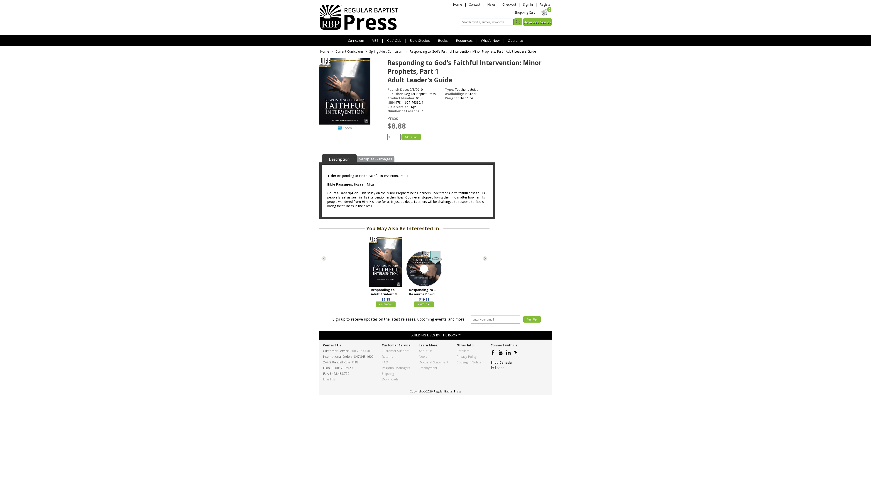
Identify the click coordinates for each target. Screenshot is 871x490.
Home (457, 4)
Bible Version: (398, 107)
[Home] (359, 29)
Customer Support (395, 351)
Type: (449, 89)
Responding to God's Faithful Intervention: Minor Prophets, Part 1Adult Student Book (385, 292)
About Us (425, 351)
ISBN (391, 102)
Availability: (454, 94)
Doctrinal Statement (433, 362)
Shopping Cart (524, 12)
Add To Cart (385, 304)
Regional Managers (396, 368)
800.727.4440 (360, 351)
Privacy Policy (467, 356)
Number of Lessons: (404, 111)
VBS (375, 40)
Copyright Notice (469, 362)
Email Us (329, 379)
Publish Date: (398, 89)
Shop (500, 368)
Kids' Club (394, 40)
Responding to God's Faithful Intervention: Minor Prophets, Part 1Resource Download (424, 292)
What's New (491, 40)
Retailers (463, 351)
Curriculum (356, 40)
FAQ (385, 362)
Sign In (528, 4)
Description (339, 159)
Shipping (388, 373)
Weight (451, 98)
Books (443, 40)
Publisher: (395, 94)
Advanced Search (537, 22)
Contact (474, 4)
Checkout (509, 4)
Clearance (515, 40)
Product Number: (401, 98)
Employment (428, 368)
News (491, 4)
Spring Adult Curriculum (386, 51)
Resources (465, 40)
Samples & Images (375, 159)
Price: (392, 118)
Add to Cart (411, 137)
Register (546, 4)
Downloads (390, 379)
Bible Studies (420, 40)
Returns (387, 356)
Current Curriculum (349, 51)
